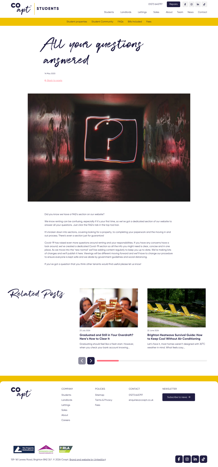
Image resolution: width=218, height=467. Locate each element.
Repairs (173, 4)
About (169, 12)
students (48, 9)
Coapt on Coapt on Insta (191, 4)
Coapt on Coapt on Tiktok (204, 4)
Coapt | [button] (21, 9)
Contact (202, 12)
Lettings (142, 12)
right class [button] (91, 360)
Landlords (126, 12)
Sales (156, 12)
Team (180, 12)
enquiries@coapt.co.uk (141, 400)
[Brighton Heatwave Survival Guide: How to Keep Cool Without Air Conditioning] (176, 307)
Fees (148, 22)
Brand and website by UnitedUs (87, 460)
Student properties (77, 22)
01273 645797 (155, 4)
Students (109, 12)
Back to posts (53, 80)
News (191, 12)
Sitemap (99, 395)
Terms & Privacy (103, 400)
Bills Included (135, 22)
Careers (65, 420)
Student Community (102, 22)
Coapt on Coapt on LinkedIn (198, 4)
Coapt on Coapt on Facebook (185, 4)
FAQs (121, 22)
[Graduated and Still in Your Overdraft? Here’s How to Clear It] (109, 307)
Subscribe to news (177, 397)
